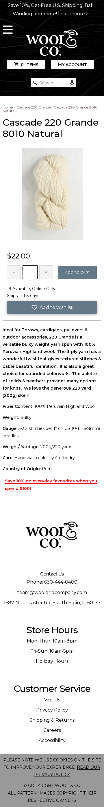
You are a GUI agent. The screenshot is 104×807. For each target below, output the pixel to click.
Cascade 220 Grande (33, 107)
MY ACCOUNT (72, 64)
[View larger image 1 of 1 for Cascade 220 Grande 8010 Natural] (52, 194)
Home (8, 107)
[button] (52, 307)
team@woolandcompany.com (52, 592)
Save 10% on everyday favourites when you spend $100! (51, 484)
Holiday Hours (52, 661)
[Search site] (35, 82)
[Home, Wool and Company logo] (52, 43)
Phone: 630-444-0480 (52, 582)
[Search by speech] (72, 83)
